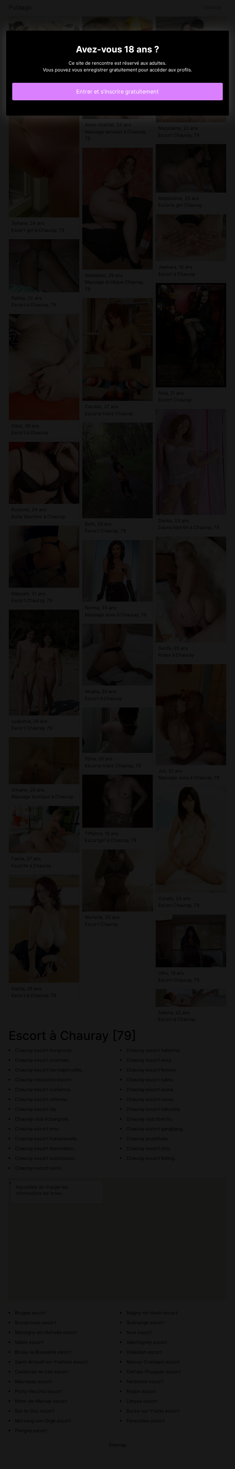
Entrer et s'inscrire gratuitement (117, 91)
